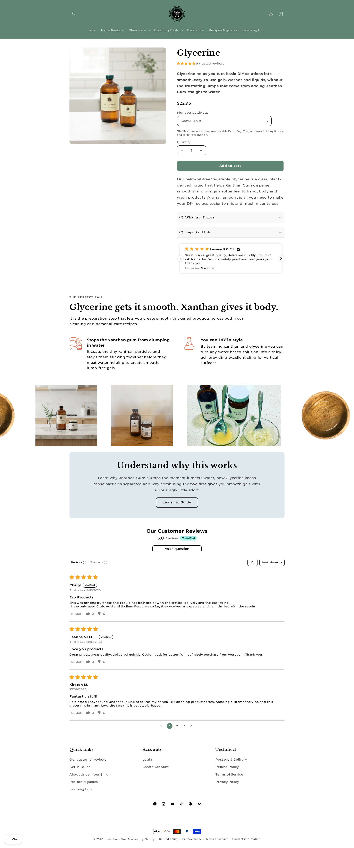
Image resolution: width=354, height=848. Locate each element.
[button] (74, 14)
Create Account (156, 767)
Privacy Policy (227, 782)
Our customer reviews (88, 759)
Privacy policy (192, 839)
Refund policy (168, 839)
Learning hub (80, 789)
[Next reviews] (281, 258)
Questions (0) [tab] (98, 562)
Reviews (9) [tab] (78, 562)
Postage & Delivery (231, 759)
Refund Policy (227, 767)
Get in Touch (80, 767)
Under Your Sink (115, 839)
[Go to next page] (192, 726)
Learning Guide (177, 502)
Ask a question (177, 549)
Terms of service (217, 839)
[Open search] (252, 562)
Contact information (246, 839)
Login (147, 759)
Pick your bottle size (193, 112)
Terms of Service (229, 774)
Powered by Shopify (141, 839)
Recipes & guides (83, 782)
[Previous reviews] (180, 258)
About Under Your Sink (88, 774)
